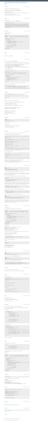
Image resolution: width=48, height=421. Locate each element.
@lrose (7, 107)
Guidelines (11, 418)
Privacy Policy (18, 418)
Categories (8, 418)
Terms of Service (14, 418)
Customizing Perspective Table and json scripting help (15, 2)
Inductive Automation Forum (3, 0)
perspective (5, 4)
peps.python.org (8, 124)
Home (5, 418)
